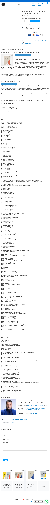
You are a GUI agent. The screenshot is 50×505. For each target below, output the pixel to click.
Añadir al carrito (35, 20)
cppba (27, 42)
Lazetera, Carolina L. (24, 419)
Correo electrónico (7, 454)
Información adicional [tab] (12, 49)
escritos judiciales (32, 42)
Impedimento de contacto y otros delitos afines (31, 409)
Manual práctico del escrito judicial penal (35, 405)
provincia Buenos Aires (26, 43)
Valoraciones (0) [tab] (21, 49)
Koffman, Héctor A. (15, 419)
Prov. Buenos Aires (43, 40)
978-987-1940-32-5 (15, 424)
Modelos (37, 40)
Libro (13, 422)
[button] (34, 3)
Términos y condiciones (29, 501)
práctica (45, 42)
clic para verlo (34, 413)
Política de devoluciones (20, 503)
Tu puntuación (6, 439)
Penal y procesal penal (31, 40)
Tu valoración (6, 442)
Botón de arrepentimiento (30, 503)
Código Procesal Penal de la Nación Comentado (39, 406)
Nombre (5, 449)
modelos (41, 42)
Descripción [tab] (3, 49)
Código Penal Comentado (23, 406)
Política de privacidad (20, 501)
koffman (37, 42)
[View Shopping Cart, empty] (48, 4)
